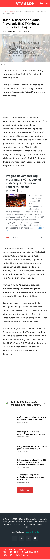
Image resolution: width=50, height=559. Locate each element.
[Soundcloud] (21, 538)
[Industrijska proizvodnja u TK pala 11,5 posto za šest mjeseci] (9, 433)
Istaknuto (12, 12)
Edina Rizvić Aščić (10, 31)
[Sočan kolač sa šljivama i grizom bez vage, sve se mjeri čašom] (9, 419)
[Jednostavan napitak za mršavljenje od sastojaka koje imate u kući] (9, 477)
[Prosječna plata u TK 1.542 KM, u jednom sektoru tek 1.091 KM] (9, 448)
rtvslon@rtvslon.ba (32, 532)
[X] (28, 538)
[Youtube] (35, 538)
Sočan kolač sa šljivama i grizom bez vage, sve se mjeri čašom (32, 418)
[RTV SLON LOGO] (25, 3)
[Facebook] (14, 538)
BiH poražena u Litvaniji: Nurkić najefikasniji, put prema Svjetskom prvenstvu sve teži (31, 462)
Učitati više (24, 490)
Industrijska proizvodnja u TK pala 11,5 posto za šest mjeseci (31, 433)
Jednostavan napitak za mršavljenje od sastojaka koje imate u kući (30, 477)
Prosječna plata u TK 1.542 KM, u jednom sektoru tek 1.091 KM (32, 447)
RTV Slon (5, 12)
